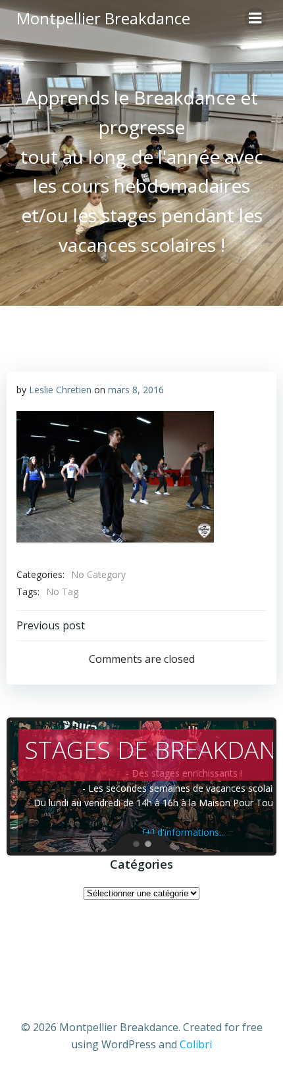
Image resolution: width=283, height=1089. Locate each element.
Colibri (196, 1044)
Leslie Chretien (60, 389)
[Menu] (255, 18)
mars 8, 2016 (136, 389)
